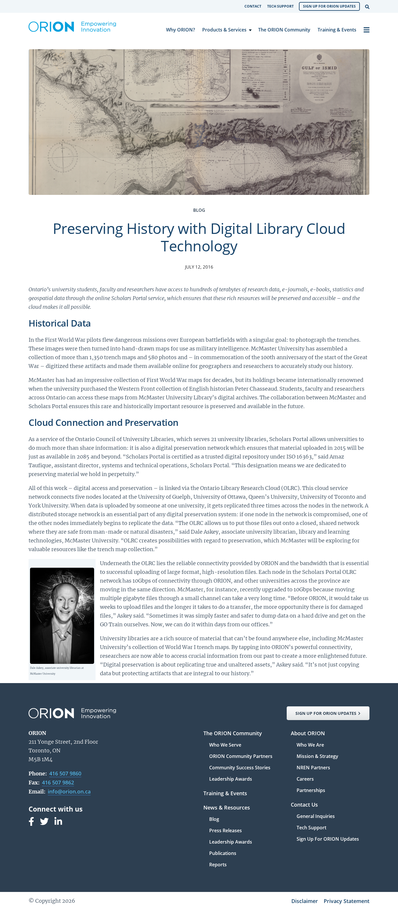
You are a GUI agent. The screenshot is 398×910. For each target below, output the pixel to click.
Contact (252, 6)
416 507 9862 (58, 782)
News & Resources (226, 808)
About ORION (308, 734)
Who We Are (310, 745)
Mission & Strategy (317, 756)
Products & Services (224, 30)
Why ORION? (180, 30)
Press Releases (225, 831)
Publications (222, 853)
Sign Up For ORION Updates (329, 6)
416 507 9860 (65, 773)
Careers (305, 779)
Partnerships (311, 790)
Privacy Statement (346, 900)
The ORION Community (284, 30)
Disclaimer (304, 900)
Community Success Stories (239, 768)
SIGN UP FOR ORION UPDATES (325, 713)
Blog (214, 819)
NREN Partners (313, 768)
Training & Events (337, 30)
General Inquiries (316, 816)
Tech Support (280, 6)
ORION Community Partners (240, 756)
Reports (218, 864)
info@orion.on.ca (69, 791)
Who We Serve (225, 745)
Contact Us (304, 805)
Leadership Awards (230, 779)
